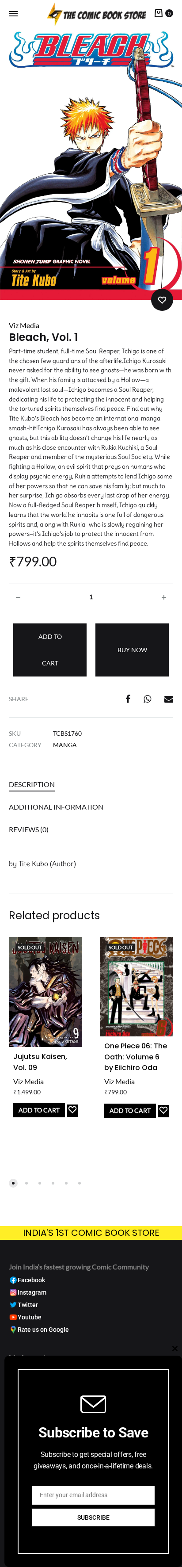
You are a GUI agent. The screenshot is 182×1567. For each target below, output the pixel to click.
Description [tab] (32, 784)
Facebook (31, 1280)
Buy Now (132, 650)
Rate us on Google (43, 1330)
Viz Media (24, 325)
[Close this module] (175, 1349)
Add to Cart (39, 1110)
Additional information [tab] (56, 807)
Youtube (30, 1317)
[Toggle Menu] (13, 14)
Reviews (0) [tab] (29, 829)
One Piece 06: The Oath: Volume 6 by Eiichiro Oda (135, 1057)
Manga (65, 745)
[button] (13, 1183)
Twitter (28, 1305)
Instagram (32, 1292)
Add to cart (50, 650)
